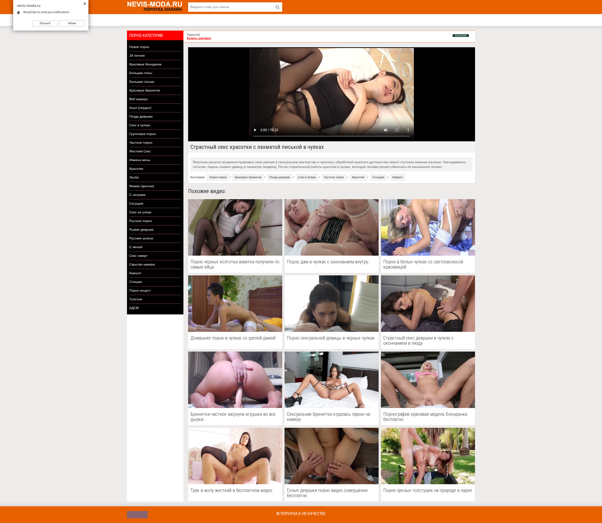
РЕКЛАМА (461, 35)
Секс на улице (140, 212)
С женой (135, 247)
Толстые (135, 299)
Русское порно (140, 221)
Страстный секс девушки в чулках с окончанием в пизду (418, 340)
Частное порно (140, 142)
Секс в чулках (139, 125)
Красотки (136, 168)
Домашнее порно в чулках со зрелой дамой (232, 338)
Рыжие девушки (141, 229)
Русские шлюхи (141, 238)
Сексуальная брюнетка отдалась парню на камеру (328, 417)
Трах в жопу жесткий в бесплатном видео (231, 490)
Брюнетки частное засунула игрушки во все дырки (233, 417)
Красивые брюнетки (144, 90)
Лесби (134, 177)
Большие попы (140, 73)
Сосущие (136, 203)
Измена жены (139, 160)
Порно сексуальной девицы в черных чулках (331, 338)
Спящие (135, 282)
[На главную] (155, 7)
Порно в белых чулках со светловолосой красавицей (423, 264)
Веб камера (138, 99)
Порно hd (193, 34)
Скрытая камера (142, 264)
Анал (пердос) (140, 108)
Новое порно (139, 47)
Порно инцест (140, 290)
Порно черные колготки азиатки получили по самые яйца (234, 264)
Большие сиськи (141, 81)
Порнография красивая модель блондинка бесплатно (425, 417)
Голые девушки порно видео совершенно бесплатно (327, 493)
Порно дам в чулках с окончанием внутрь (327, 262)
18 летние (137, 55)
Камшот (135, 273)
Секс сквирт (138, 256)
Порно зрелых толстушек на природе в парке (427, 490)
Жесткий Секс (140, 151)
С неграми (137, 195)
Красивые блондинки (145, 64)
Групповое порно (142, 134)
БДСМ (134, 308)
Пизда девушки (141, 116)
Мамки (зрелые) (141, 186)
